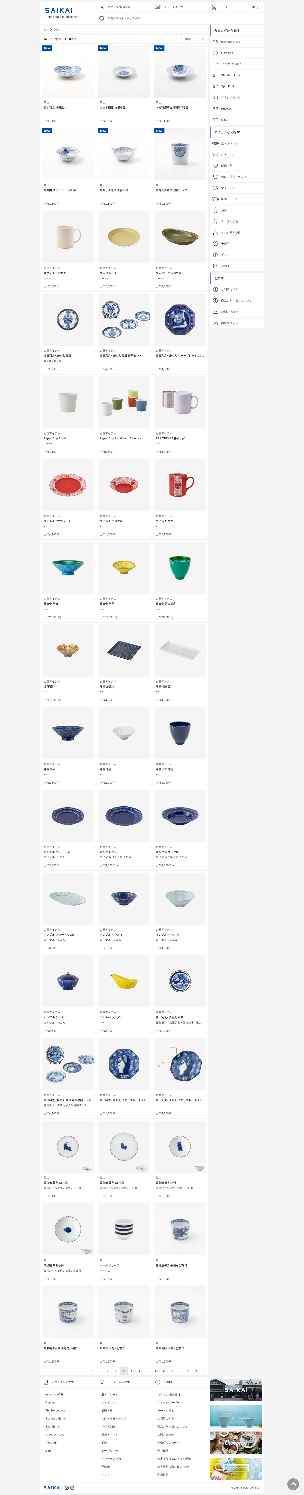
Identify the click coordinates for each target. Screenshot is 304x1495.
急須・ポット (229, 199)
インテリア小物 (231, 232)
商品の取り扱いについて (236, 300)
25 (196, 1371)
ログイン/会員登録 (119, 7)
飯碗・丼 (226, 165)
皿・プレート (229, 143)
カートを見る (165, 1410)
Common (227, 53)
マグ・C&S (228, 188)
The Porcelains (231, 64)
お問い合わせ (229, 311)
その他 (225, 265)
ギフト (225, 254)
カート (224, 7)
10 (172, 1371)
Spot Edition (229, 86)
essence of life (230, 41)
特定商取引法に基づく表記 (174, 1458)
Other (225, 119)
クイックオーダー (175, 7)
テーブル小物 (229, 221)
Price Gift (227, 108)
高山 (46, 102)
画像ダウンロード (232, 322)
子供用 (225, 243)
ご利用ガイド (229, 289)
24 (188, 1371)
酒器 (224, 210)
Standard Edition (232, 75)
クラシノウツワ (231, 97)
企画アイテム (52, 267)
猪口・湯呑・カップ (233, 176)
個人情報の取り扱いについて (175, 1466)
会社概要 (162, 1450)
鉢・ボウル (228, 154)
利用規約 (162, 1474)
